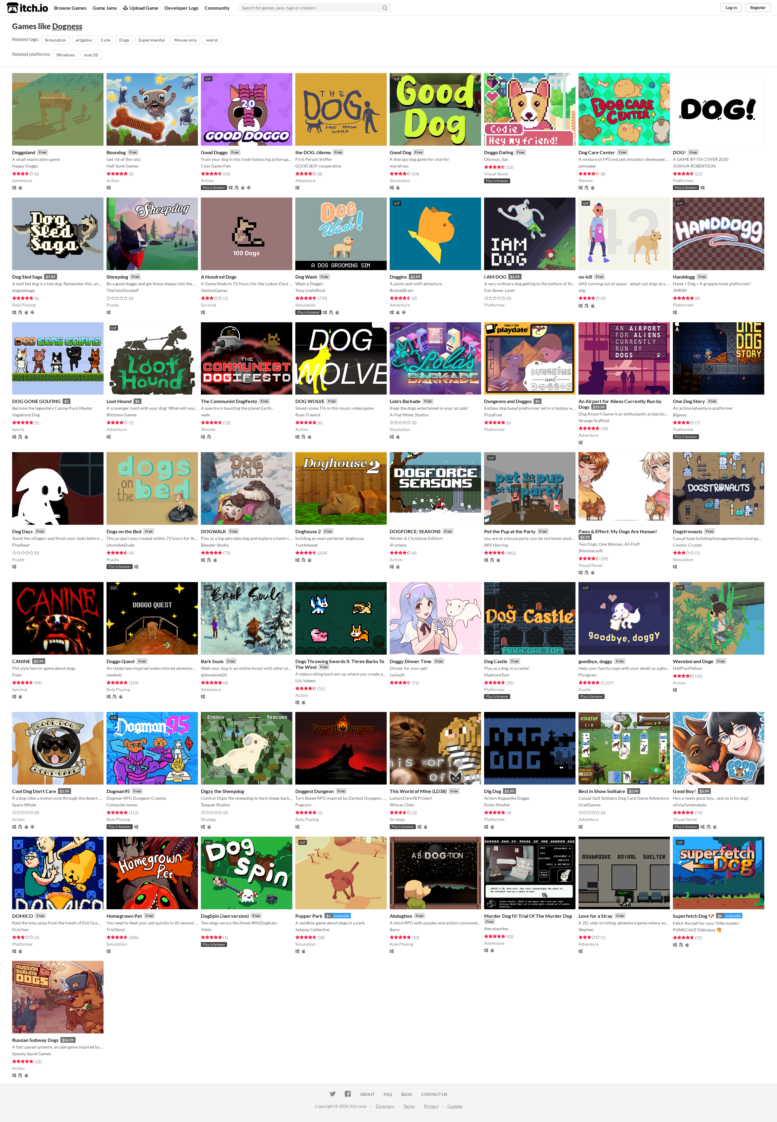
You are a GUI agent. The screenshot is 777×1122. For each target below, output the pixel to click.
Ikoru (395, 929)
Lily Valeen (305, 680)
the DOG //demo (313, 152)
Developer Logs (181, 8)
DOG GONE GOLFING (36, 401)
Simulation (55, 39)
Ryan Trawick (308, 414)
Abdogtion (401, 916)
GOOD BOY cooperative (318, 165)
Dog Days (22, 531)
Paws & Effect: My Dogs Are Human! (618, 531)
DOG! (679, 152)
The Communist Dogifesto (229, 401)
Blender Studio (215, 544)
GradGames (590, 804)
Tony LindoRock (310, 290)
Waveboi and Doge (693, 661)
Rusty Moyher (497, 804)
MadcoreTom (496, 674)
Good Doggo (214, 152)
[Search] (385, 7)
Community (217, 8)
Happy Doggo (25, 165)
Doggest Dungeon (314, 791)
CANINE (21, 661)
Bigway (680, 414)
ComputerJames (122, 804)
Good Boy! (684, 791)
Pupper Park (309, 916)
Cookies (455, 1106)
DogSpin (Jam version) (225, 916)
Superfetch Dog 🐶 (693, 916)
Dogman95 (118, 791)
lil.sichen (20, 929)
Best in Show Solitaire (602, 791)
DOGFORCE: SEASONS (415, 531)
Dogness (67, 26)
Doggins (398, 277)
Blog (406, 1094)
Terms (409, 1106)
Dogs (124, 39)
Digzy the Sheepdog (222, 791)
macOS (91, 54)
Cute (105, 39)
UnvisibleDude (120, 544)
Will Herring (496, 544)
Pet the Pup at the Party (510, 531)
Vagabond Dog (26, 414)
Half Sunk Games (122, 165)
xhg (582, 290)
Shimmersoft (591, 550)
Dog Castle (495, 661)
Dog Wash (306, 277)
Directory (385, 1106)
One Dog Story (689, 401)
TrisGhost (116, 929)
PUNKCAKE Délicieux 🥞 (697, 929)
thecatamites (496, 928)
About (367, 1094)
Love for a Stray (596, 916)
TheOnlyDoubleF (123, 290)
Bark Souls (212, 661)
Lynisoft (397, 674)
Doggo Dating (498, 152)
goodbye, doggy (595, 661)
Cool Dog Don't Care (34, 791)
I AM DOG (495, 277)
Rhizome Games (122, 414)
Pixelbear (21, 544)
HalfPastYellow (687, 668)
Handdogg (684, 277)
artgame (84, 39)
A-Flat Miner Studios (409, 414)
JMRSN (680, 290)
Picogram (588, 674)
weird (212, 39)
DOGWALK (213, 531)
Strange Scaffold (594, 420)
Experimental (152, 39)
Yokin (206, 929)
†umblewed (306, 544)
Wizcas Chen (402, 804)
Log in (731, 7)
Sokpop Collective (312, 929)
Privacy (431, 1106)
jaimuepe (587, 165)
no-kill (585, 277)
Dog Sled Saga (27, 277)
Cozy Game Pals (216, 165)
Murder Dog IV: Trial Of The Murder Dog (528, 916)
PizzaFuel (493, 414)
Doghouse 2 (308, 531)
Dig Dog (492, 791)
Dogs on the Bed (124, 531)
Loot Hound (119, 401)
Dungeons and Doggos (508, 401)
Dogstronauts (687, 531)
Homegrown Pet (124, 916)
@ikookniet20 (214, 674)
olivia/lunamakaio (690, 804)
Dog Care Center (597, 152)
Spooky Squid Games (31, 1053)
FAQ (388, 1094)
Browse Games (70, 8)
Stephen (586, 929)
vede (205, 414)
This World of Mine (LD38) (418, 791)
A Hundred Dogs (218, 277)
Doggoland (23, 152)
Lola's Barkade (405, 401)
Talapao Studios (215, 804)
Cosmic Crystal (687, 544)
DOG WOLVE (309, 401)
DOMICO (22, 916)
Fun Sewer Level (499, 290)
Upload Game (143, 8)
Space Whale (24, 804)
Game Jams (105, 8)
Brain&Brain (401, 290)
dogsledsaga (23, 290)
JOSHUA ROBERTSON (694, 165)
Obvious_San (496, 159)
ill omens (398, 544)
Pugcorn (303, 804)
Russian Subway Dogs (35, 1040)
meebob (114, 674)
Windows (65, 54)
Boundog (116, 152)
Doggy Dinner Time (411, 661)
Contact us (434, 1094)
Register (758, 7)
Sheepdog (117, 277)
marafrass (399, 165)
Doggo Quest (121, 661)
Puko (17, 674)
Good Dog (400, 152)
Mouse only (185, 39)
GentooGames (214, 290)
